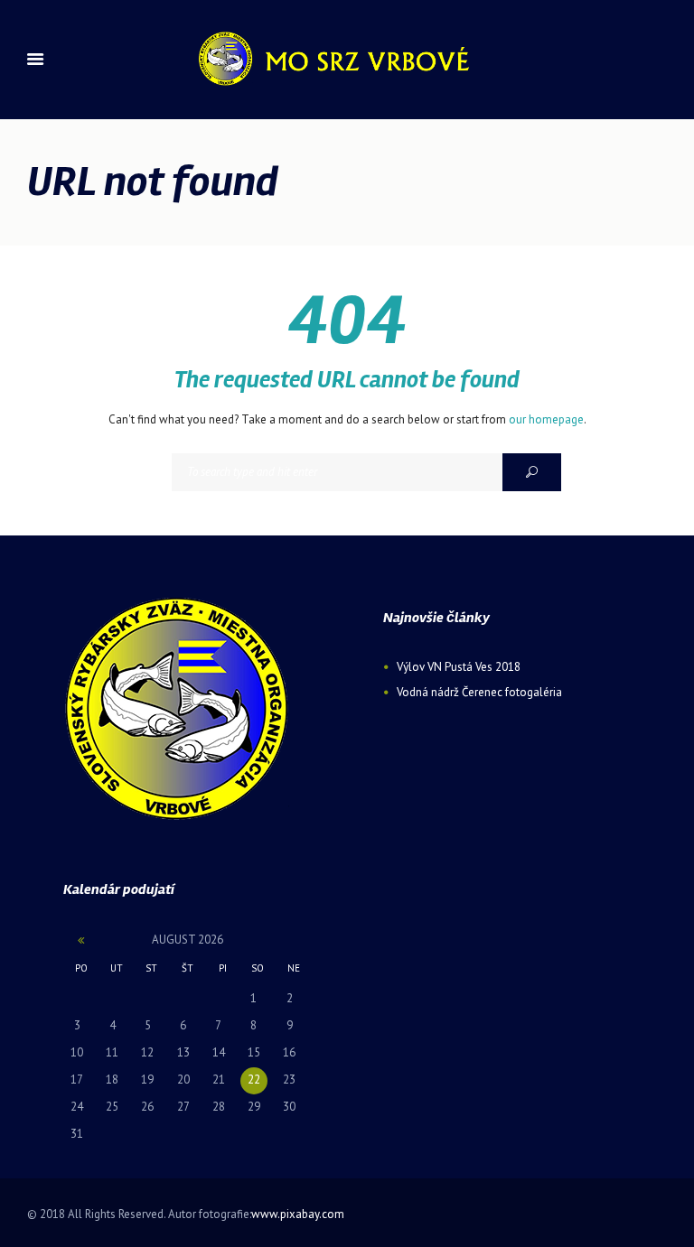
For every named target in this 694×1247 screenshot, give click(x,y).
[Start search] (531, 472)
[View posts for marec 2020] (81, 940)
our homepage (546, 419)
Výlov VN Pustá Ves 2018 (458, 667)
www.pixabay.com (297, 1214)
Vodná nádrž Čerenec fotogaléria (479, 692)
